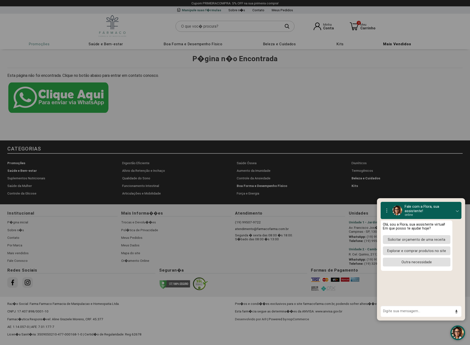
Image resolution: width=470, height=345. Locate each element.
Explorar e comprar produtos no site (416, 251)
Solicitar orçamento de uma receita (416, 240)
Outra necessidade (416, 262)
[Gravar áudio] (456, 311)
